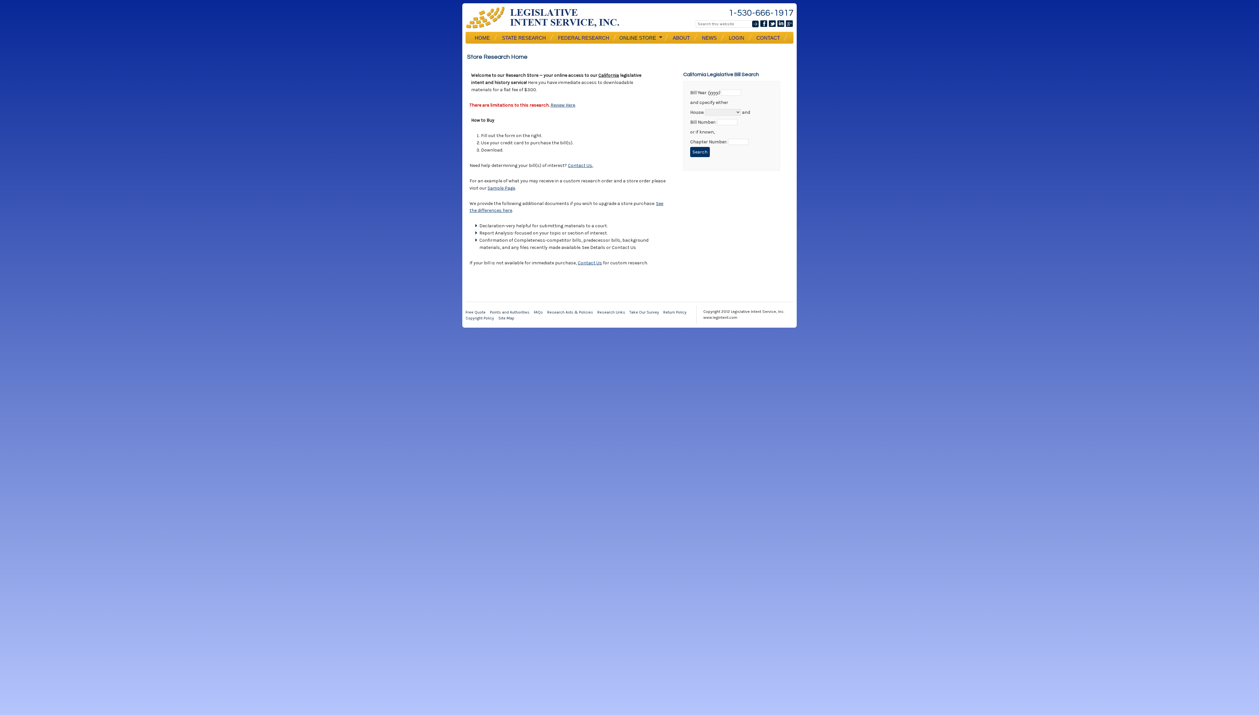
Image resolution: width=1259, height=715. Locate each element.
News (709, 38)
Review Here (562, 105)
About (681, 38)
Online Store (637, 38)
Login (736, 38)
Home (482, 38)
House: (697, 112)
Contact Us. (580, 165)
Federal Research (583, 38)
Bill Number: (703, 122)
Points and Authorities (510, 312)
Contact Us (590, 263)
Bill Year (705, 92)
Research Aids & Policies (570, 312)
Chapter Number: (708, 142)
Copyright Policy (480, 318)
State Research (524, 38)
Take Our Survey (644, 312)
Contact (768, 38)
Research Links (611, 312)
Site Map (506, 318)
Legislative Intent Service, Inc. (548, 17)
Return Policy (675, 312)
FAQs (538, 312)
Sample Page (501, 188)
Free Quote (476, 312)
